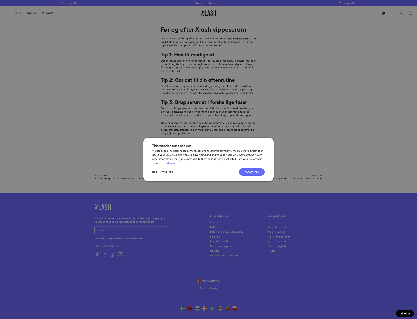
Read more (169, 163)
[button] (162, 172)
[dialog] (208, 159)
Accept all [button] (252, 171)
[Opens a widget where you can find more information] (405, 314)
